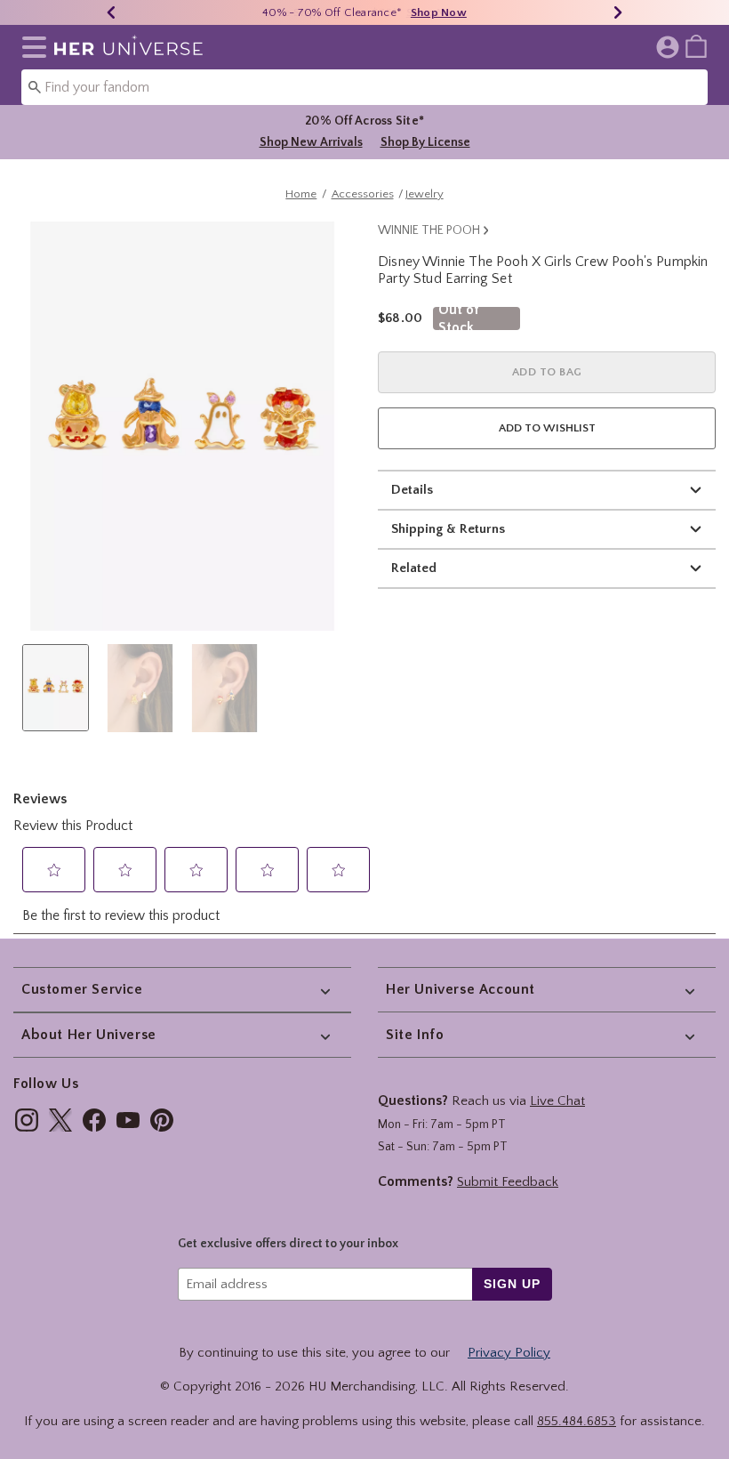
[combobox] (364, 87)
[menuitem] (696, 45)
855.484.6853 (576, 1421)
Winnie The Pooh (429, 230)
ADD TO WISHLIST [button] (547, 428)
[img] (26, 1120)
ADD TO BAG (547, 372)
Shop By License (425, 142)
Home (300, 194)
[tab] (55, 688)
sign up (512, 1284)
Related (414, 568)
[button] (30, 47)
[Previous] (111, 12)
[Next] (618, 12)
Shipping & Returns (448, 528)
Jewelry (424, 194)
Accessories (363, 194)
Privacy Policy (509, 1352)
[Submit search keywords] (34, 86)
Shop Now (439, 12)
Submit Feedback (507, 1181)
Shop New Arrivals (311, 142)
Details (412, 489)
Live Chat (557, 1100)
